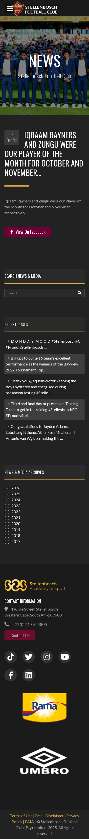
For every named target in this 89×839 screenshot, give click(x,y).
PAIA (29, 821)
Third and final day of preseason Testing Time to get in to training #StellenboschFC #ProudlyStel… (42, 409)
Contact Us (19, 635)
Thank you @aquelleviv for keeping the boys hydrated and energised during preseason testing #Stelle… (41, 386)
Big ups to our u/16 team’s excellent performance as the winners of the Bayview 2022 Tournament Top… (42, 364)
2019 (15, 529)
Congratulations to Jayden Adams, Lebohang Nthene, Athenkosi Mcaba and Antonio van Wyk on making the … (40, 432)
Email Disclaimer (49, 815)
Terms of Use (21, 815)
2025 (15, 493)
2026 (15, 487)
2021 (15, 517)
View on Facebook (30, 231)
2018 (15, 535)
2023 (15, 505)
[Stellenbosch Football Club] (47, 8)
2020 (15, 523)
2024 (15, 499)
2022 (15, 511)
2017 (15, 541)
